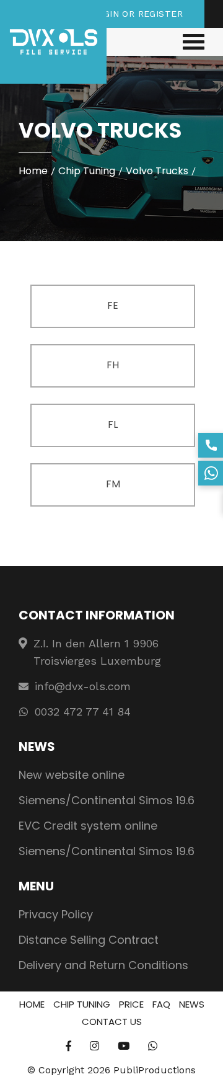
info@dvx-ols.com (83, 686)
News (191, 1004)
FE (112, 305)
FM (113, 484)
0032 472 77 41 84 (83, 711)
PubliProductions (154, 1070)
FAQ (161, 1004)
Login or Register (137, 14)
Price (131, 1004)
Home (33, 171)
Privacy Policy (56, 914)
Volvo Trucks (157, 171)
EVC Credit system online (88, 825)
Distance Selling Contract (89, 939)
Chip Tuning (86, 171)
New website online (72, 775)
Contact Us (112, 1021)
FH (113, 365)
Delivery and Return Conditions (103, 965)
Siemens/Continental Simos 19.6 (107, 800)
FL (113, 424)
